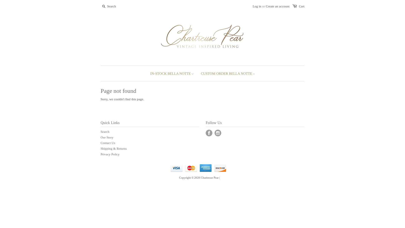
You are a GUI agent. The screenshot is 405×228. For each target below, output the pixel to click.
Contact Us (108, 143)
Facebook (209, 133)
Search (105, 131)
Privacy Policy (110, 154)
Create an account (277, 6)
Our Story (107, 137)
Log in (257, 6)
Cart (301, 6)
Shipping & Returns (114, 148)
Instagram (218, 133)
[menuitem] (172, 73)
